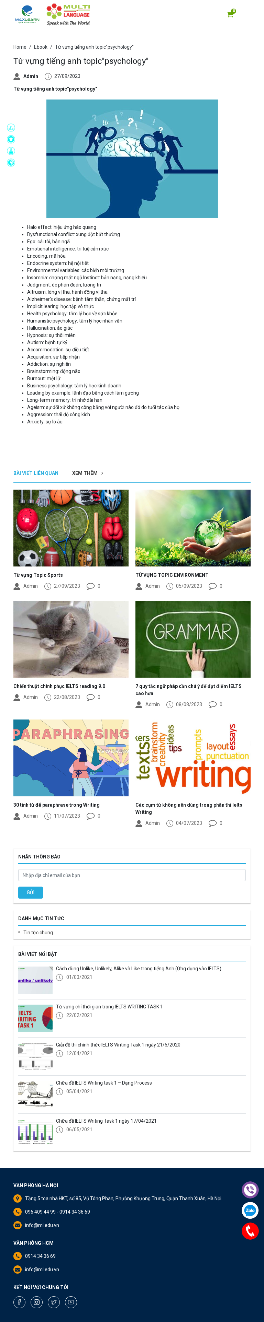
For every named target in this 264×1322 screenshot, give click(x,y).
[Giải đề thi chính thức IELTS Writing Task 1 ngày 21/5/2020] (35, 1056)
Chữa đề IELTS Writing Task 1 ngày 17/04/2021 (106, 1121)
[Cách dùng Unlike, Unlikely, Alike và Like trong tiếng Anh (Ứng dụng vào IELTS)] (35, 980)
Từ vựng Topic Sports (38, 575)
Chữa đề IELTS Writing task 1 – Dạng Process (104, 1083)
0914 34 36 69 (40, 1256)
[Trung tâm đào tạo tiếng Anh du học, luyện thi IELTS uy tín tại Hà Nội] (27, 14)
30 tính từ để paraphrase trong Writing (56, 805)
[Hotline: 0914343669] (250, 1231)
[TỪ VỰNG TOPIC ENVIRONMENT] (193, 528)
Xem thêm (85, 473)
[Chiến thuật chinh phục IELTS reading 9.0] (71, 639)
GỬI (30, 892)
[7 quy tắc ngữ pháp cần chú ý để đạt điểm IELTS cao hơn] (193, 639)
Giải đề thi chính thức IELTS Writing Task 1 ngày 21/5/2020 (118, 1045)
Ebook (40, 47)
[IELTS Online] (13, 151)
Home (19, 47)
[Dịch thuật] (13, 163)
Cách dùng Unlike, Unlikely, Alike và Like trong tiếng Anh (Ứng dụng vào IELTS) (138, 968)
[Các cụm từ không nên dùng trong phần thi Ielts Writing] (193, 758)
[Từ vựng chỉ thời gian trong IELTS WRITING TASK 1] (35, 1018)
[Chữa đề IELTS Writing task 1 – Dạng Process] (35, 1094)
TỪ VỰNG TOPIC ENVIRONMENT (172, 575)
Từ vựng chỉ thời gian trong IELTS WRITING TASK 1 (109, 1006)
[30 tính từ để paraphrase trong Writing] (71, 758)
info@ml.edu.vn (42, 1225)
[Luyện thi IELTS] (13, 139)
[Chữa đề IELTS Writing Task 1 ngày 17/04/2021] (35, 1132)
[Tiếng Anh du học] (13, 128)
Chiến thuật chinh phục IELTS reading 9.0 (59, 686)
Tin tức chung (38, 932)
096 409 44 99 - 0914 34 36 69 (57, 1212)
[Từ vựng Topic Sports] (71, 528)
